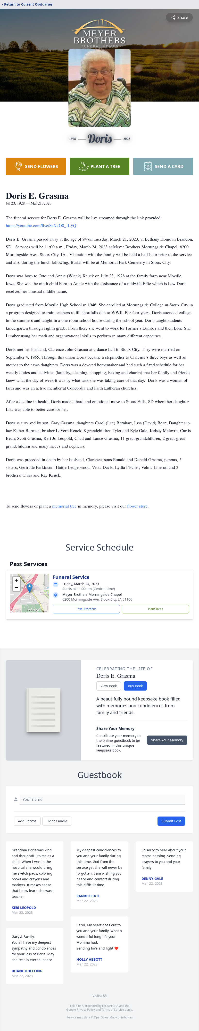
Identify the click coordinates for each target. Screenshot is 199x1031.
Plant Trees (155, 609)
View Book (108, 686)
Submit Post (171, 821)
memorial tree (64, 506)
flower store (137, 506)
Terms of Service (112, 1010)
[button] (29, 588)
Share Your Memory (167, 740)
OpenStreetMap (105, 1017)
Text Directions (86, 609)
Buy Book (135, 686)
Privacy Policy (86, 1010)
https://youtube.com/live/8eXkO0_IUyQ (41, 225)
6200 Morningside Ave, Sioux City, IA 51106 (97, 599)
